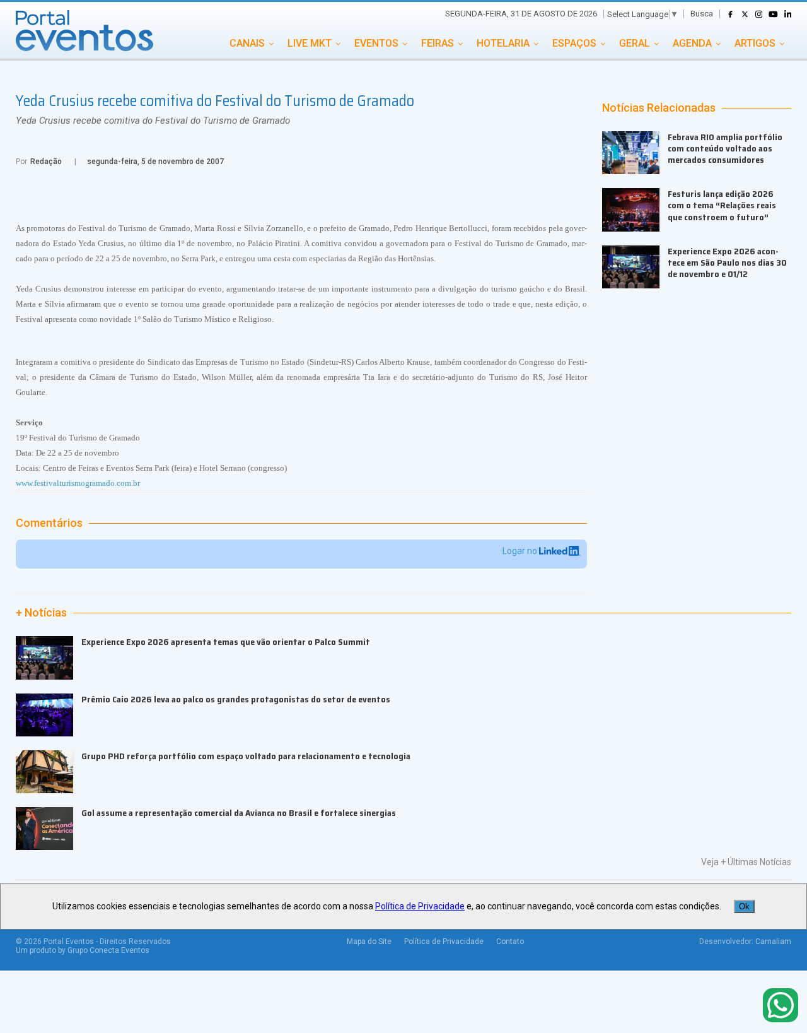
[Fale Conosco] (780, 1006)
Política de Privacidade (444, 941)
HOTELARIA (503, 43)
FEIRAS (437, 43)
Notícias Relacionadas (659, 108)
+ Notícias (41, 612)
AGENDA (692, 43)
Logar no (520, 551)
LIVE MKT (309, 43)
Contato (510, 941)
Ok (744, 906)
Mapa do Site (369, 941)
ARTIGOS (754, 43)
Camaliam (773, 941)
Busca (701, 13)
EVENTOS (376, 43)
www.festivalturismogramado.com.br (78, 483)
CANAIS (247, 43)
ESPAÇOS (574, 43)
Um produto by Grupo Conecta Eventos (82, 950)
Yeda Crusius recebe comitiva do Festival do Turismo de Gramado (153, 120)
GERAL (634, 43)
